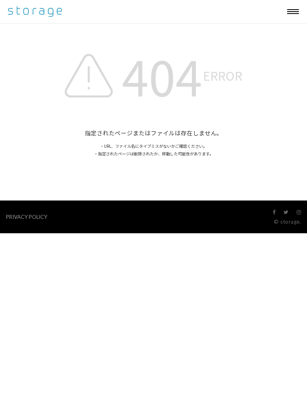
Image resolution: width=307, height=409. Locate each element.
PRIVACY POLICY (26, 217)
